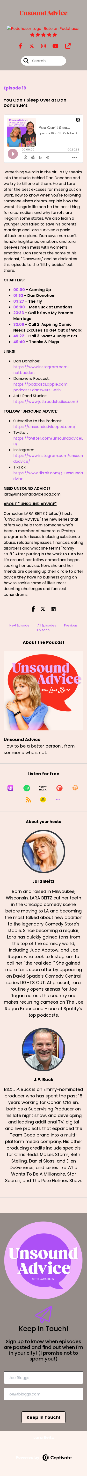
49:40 (19, 342)
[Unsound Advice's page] (65, 46)
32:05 (18, 324)
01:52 (18, 295)
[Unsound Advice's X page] (28, 46)
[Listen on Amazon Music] (43, 788)
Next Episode (19, 625)
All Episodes (46, 625)
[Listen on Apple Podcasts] (10, 788)
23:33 (18, 313)
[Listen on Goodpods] (43, 799)
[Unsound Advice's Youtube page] (52, 46)
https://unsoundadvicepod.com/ (44, 426)
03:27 (18, 301)
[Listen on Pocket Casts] (59, 788)
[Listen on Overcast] (75, 788)
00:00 (19, 289)
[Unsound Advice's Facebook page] (20, 46)
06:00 (19, 307)
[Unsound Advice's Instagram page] (40, 46)
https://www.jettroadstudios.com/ (46, 401)
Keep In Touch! (43, 1417)
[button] (58, 799)
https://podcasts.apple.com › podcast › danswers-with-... (41, 387)
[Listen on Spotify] (26, 788)
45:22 (18, 336)
